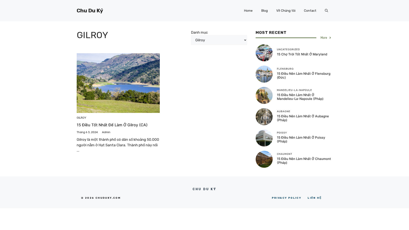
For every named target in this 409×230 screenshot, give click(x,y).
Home (248, 11)
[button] (326, 10)
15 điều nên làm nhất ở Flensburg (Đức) (303, 75)
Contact (310, 11)
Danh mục (199, 32)
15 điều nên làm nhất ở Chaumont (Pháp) (304, 161)
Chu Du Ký (90, 10)
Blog (264, 11)
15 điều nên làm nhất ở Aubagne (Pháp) (303, 118)
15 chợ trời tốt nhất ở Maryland (302, 54)
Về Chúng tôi (285, 11)
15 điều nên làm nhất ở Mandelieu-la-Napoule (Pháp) (300, 97)
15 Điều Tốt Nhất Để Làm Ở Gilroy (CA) (112, 125)
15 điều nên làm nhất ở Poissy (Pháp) (301, 139)
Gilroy (81, 117)
